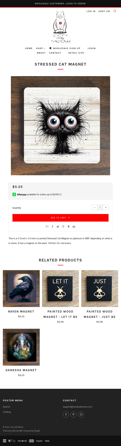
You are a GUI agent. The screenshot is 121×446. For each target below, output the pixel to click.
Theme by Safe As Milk (13, 431)
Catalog (7, 412)
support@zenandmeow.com (77, 406)
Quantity (16, 207)
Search (6, 406)
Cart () (104, 11)
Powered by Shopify (31, 431)
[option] (60, 125)
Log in (91, 11)
